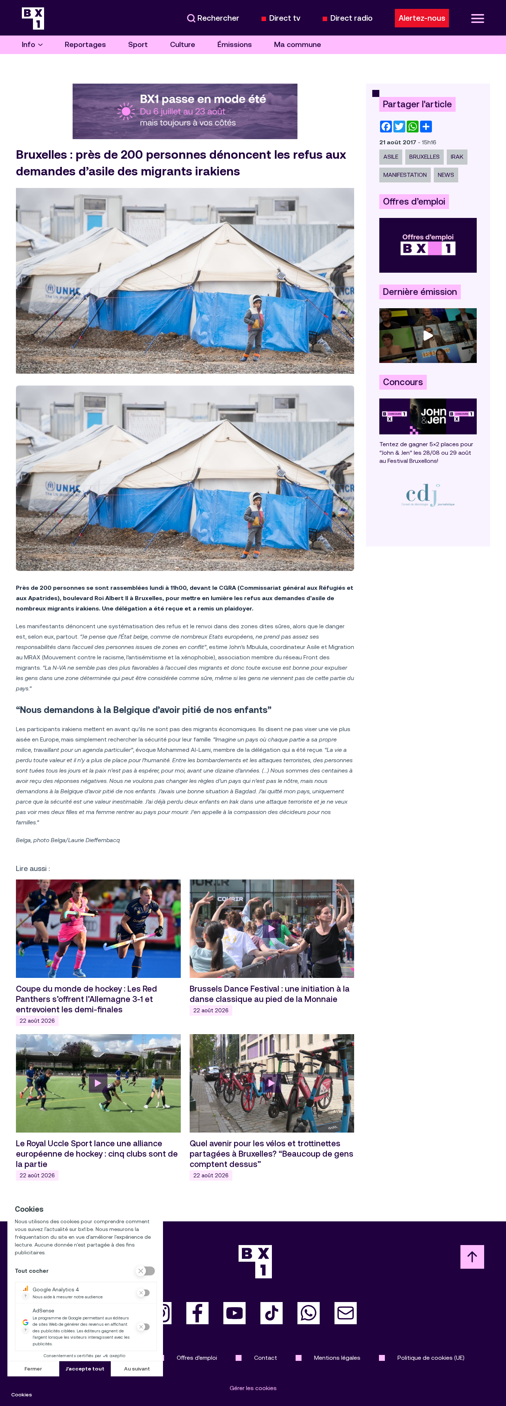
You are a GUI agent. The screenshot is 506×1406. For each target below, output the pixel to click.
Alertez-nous (422, 18)
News (446, 175)
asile (390, 156)
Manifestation (405, 175)
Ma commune (297, 44)
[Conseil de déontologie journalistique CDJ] (428, 495)
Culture (182, 44)
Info (28, 44)
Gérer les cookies (253, 1388)
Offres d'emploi (197, 1357)
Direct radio (351, 18)
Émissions (234, 44)
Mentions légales (337, 1357)
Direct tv (284, 18)
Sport (138, 44)
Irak (457, 156)
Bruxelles (424, 156)
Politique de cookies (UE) (431, 1357)
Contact (265, 1357)
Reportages (85, 44)
